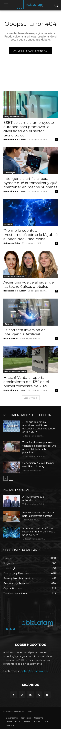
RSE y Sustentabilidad (14, 117)
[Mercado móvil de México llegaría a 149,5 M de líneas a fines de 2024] (11, 532)
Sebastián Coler (11, 243)
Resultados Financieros (15, 371)
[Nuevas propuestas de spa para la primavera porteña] (11, 516)
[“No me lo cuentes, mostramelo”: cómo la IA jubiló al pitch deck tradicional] (30, 212)
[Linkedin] (30, 695)
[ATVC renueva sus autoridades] (11, 501)
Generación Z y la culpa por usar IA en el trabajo (38, 465)
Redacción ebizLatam (14, 139)
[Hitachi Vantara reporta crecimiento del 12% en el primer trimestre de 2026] (30, 359)
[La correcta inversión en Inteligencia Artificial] (30, 312)
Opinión (8, 224)
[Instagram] (22, 695)
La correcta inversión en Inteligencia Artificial (24, 332)
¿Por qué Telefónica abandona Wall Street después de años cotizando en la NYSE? (38, 426)
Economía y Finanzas (14, 276)
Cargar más (29, 398)
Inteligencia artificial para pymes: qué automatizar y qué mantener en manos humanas (30, 182)
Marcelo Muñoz (11, 338)
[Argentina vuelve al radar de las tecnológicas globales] (30, 264)
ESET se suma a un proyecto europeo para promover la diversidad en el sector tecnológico (28, 128)
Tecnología (9, 173)
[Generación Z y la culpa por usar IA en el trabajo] (11, 467)
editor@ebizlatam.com (34, 671)
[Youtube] (47, 695)
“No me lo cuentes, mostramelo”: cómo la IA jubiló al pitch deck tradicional (30, 234)
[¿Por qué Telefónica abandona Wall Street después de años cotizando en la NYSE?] (11, 426)
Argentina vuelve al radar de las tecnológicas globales (28, 284)
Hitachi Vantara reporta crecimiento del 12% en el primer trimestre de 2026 (26, 381)
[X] (39, 695)
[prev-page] (5, 478)
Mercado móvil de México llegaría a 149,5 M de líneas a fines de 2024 (38, 531)
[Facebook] (14, 695)
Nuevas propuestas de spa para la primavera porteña (38, 514)
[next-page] (11, 478)
